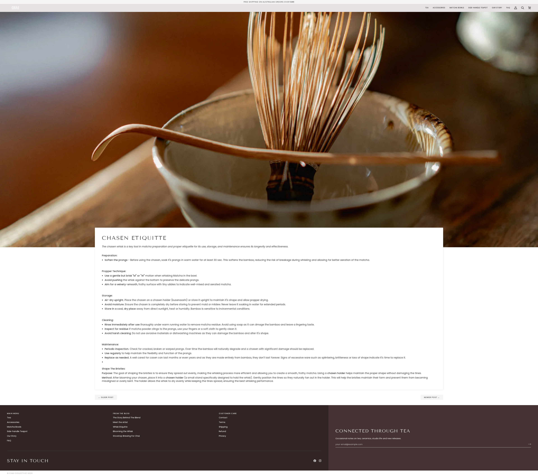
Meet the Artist (120, 422)
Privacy (222, 436)
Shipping (223, 426)
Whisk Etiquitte (120, 426)
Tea (9, 417)
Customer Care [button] (228, 413)
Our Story (11, 436)
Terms (222, 422)
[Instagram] (320, 460)
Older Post (105, 397)
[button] (427, 8)
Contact (223, 417)
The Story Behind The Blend (126, 417)
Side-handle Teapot (17, 431)
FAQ (9, 440)
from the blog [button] (121, 413)
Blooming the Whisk (123, 431)
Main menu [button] (13, 413)
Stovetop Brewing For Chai (126, 436)
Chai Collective (18, 473)
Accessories (13, 422)
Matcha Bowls (14, 426)
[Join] (528, 444)
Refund (222, 431)
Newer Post (432, 397)
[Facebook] (315, 460)
